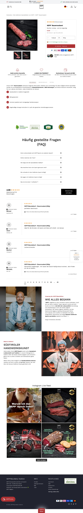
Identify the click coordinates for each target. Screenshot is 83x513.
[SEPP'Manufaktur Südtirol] (41, 6)
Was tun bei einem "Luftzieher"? (29, 182)
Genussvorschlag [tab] (43, 82)
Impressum (51, 481)
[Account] (71, 6)
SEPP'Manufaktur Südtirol (17, 504)
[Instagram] (69, 504)
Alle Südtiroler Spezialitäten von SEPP (23, 15)
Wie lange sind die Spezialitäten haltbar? (32, 162)
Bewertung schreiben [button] (68, 192)
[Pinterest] (76, 504)
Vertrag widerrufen (53, 491)
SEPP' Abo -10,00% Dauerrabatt (14, 483)
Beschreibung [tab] (32, 82)
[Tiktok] (73, 504)
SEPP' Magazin (9, 489)
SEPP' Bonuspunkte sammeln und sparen (16, 481)
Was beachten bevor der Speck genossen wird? (34, 167)
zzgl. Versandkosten (58, 32)
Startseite (9, 15)
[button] (11, 7)
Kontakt (36, 481)
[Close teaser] (45, 508)
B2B (35, 485)
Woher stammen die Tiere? (28, 158)
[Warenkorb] (75, 6)
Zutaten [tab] (52, 82)
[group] (15, 189)
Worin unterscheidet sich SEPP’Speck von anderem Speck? (37, 153)
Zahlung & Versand (38, 483)
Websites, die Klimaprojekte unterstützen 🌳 (17, 487)
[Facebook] (71, 504)
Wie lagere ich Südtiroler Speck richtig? (31, 177)
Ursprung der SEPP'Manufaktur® (14, 485)
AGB (49, 483)
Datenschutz (51, 485)
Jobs (35, 487)
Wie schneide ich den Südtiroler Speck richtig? (33, 172)
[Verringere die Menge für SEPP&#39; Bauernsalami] (48, 38)
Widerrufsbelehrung (53, 489)
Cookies (50, 487)
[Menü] (8, 6)
